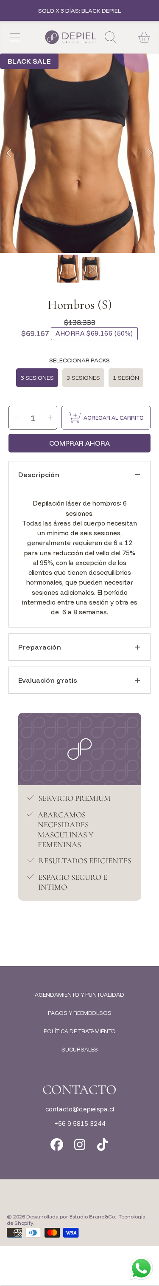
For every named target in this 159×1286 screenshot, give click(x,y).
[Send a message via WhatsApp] (141, 1268)
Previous (9, 153)
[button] (15, 37)
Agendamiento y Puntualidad (79, 994)
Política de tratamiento (80, 1031)
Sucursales (79, 1049)
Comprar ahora (79, 443)
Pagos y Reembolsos (80, 1012)
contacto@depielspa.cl (79, 1109)
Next (150, 153)
